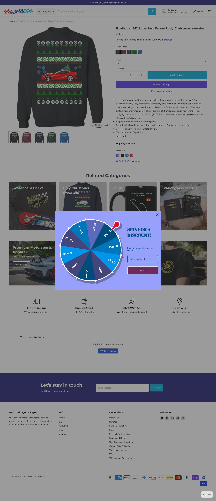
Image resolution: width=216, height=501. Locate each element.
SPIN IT (142, 270)
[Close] (157, 214)
